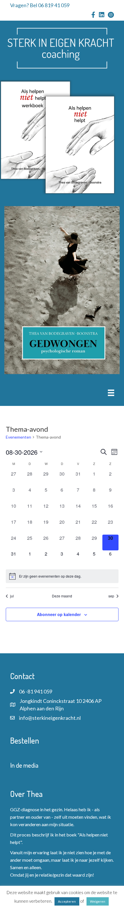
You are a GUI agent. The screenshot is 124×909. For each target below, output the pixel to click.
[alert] (62, 576)
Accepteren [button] (67, 901)
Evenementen (18, 437)
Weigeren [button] (97, 901)
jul (12, 596)
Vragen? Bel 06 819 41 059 (39, 5)
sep (111, 596)
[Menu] (111, 393)
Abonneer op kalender (59, 614)
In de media (24, 765)
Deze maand (62, 596)
